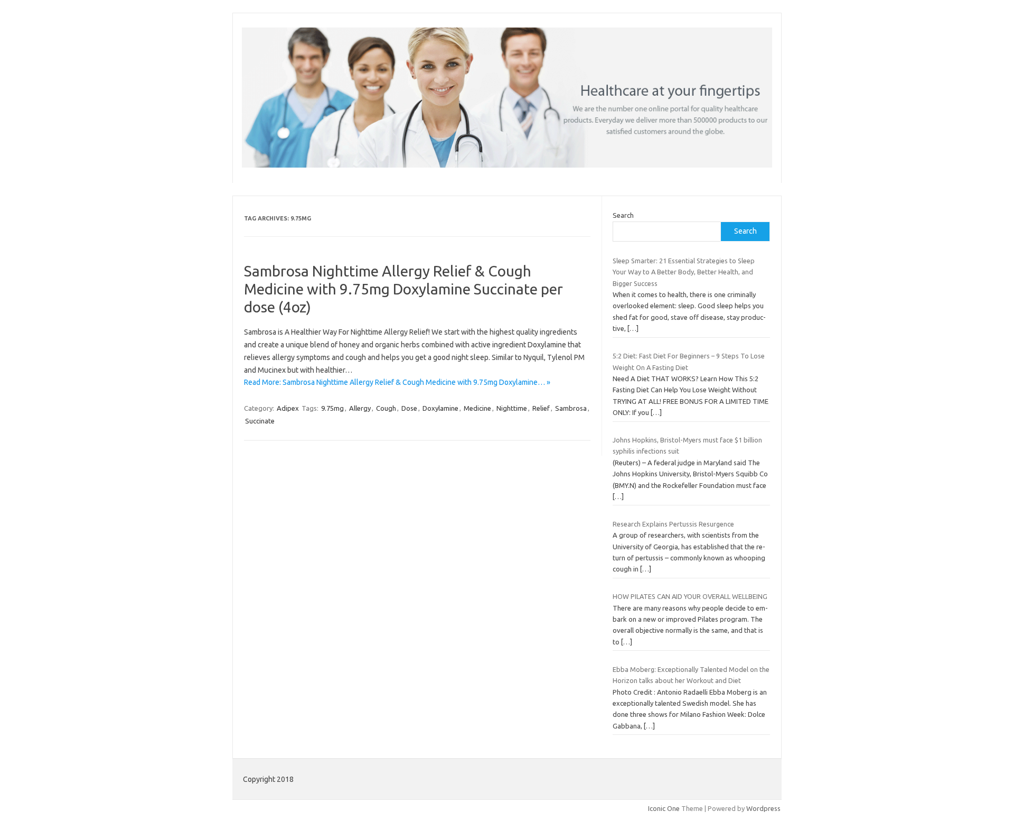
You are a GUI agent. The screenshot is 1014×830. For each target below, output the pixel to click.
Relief (541, 408)
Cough (386, 408)
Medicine (477, 408)
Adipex (288, 408)
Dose (409, 408)
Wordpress (763, 808)
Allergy (360, 408)
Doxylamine (440, 408)
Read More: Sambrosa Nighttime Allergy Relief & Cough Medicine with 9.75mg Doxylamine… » (397, 382)
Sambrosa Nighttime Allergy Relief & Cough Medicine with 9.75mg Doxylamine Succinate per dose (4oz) (403, 289)
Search (623, 215)
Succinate (260, 421)
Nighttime (511, 408)
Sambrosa (571, 408)
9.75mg (332, 408)
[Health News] (507, 165)
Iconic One (664, 808)
